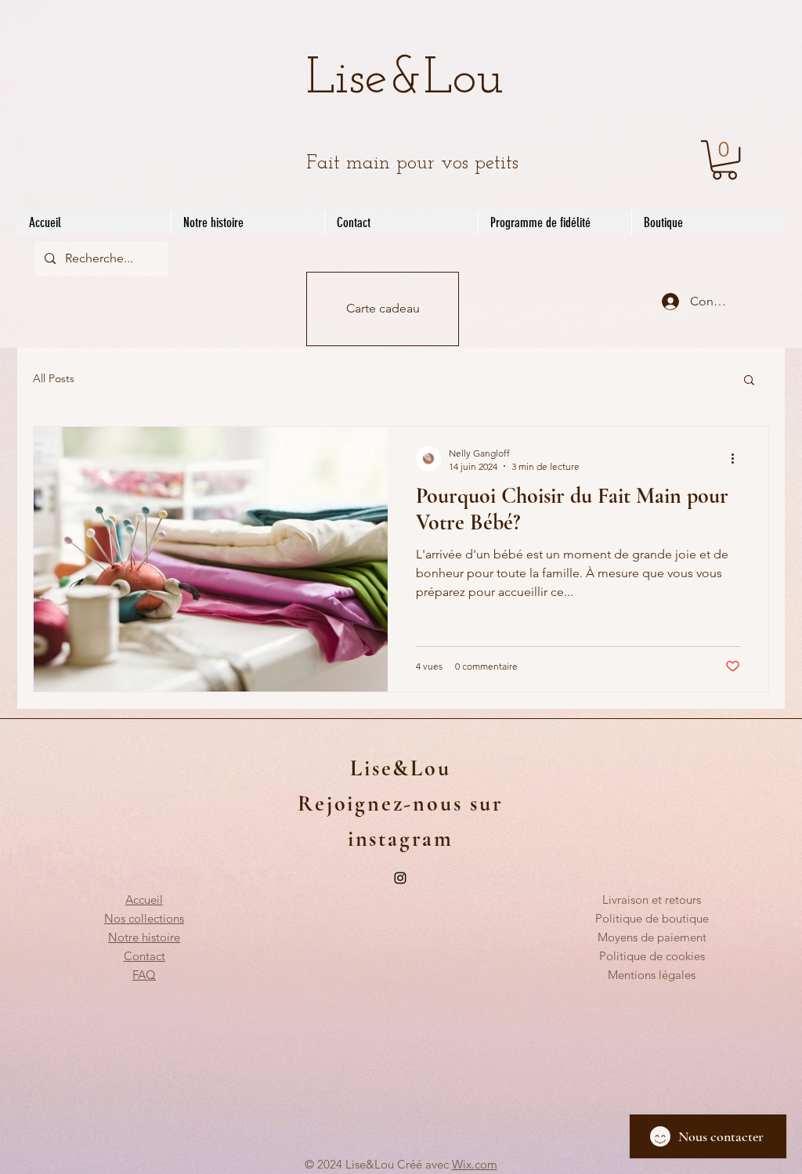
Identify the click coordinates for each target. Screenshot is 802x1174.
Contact (144, 955)
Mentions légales (651, 974)
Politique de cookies (652, 955)
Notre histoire (144, 937)
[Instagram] (400, 878)
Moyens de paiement (652, 937)
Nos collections (144, 918)
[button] (724, 159)
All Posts (53, 378)
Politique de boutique (652, 918)
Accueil (144, 899)
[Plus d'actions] (737, 459)
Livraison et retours (651, 899)
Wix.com (474, 1164)
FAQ (144, 974)
